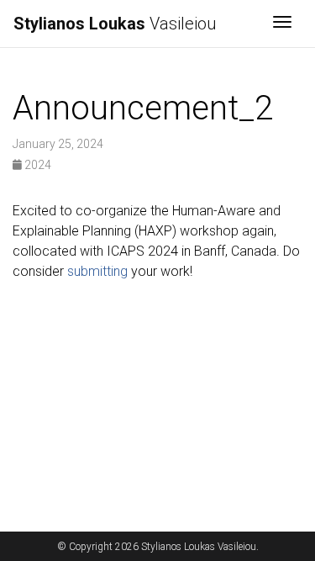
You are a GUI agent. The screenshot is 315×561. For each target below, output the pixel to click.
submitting (97, 271)
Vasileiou (114, 23)
